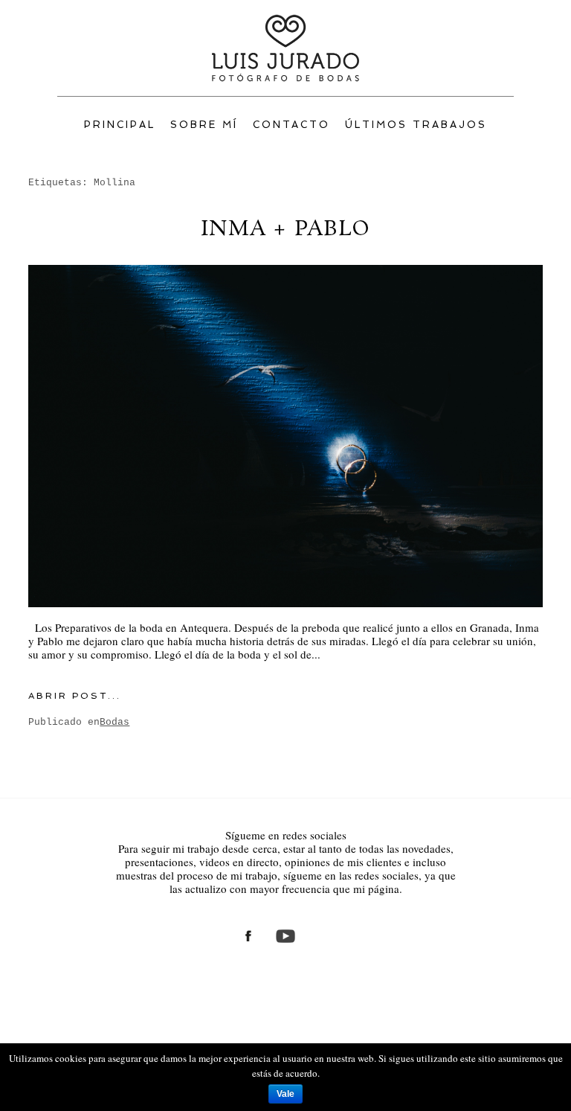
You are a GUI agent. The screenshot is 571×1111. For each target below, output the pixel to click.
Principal (119, 124)
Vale (285, 1094)
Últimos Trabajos (416, 124)
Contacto (292, 124)
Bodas (114, 722)
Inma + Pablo (285, 230)
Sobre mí (204, 124)
